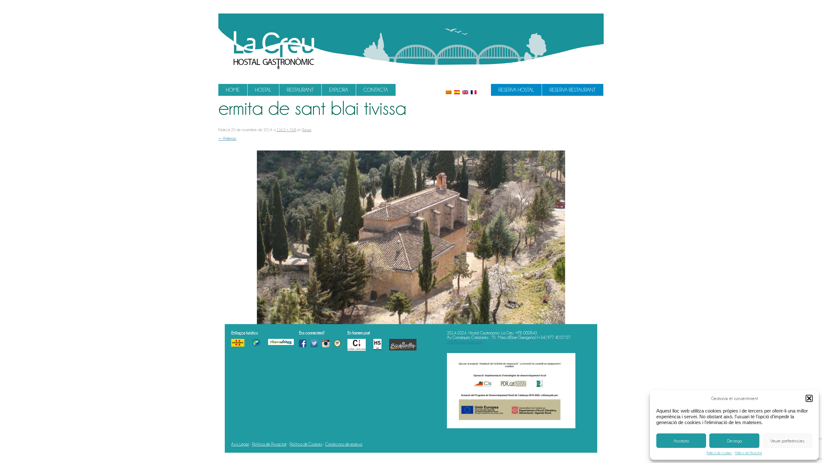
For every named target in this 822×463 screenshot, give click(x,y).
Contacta (375, 90)
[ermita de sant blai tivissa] (411, 237)
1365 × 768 (286, 130)
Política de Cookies (306, 444)
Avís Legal (240, 444)
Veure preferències (787, 441)
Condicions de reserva (343, 444)
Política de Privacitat (748, 453)
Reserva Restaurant (572, 90)
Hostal (263, 90)
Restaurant (300, 90)
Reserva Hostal (516, 90)
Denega (734, 441)
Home (233, 90)
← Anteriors (227, 138)
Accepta (681, 441)
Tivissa (306, 130)
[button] (809, 398)
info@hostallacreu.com (465, 342)
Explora (338, 90)
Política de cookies (719, 453)
